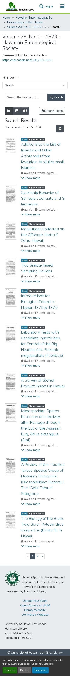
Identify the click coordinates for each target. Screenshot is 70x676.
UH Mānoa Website (35, 615)
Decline (24, 670)
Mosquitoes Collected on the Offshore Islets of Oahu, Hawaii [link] (42, 234)
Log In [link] (49, 6)
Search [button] (58, 97)
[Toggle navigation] (62, 6)
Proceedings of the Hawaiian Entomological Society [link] (26, 22)
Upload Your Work (35, 601)
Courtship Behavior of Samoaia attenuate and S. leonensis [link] (43, 198)
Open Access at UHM (35, 605)
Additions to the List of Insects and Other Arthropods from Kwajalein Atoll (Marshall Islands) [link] (42, 156)
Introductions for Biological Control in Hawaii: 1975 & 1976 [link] (39, 301)
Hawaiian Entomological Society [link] (34, 17)
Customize (40, 670)
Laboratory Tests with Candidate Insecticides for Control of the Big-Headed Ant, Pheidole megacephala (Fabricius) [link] (42, 344)
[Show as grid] (17, 111)
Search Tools (54, 111)
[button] (19, 6)
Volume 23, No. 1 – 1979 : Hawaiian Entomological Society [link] (26, 27)
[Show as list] (9, 111)
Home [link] (6, 17)
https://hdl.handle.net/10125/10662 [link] (27, 60)
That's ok (10, 670)
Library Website (35, 610)
